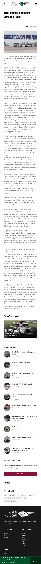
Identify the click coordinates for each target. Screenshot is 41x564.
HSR (17, 495)
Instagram (6, 537)
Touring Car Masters (10, 501)
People (23, 541)
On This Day (24, 539)
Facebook (6, 533)
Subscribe (20, 474)
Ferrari (25, 498)
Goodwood (23, 495)
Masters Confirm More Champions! (22, 384)
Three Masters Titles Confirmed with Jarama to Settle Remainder (22, 449)
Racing (23, 545)
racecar (24, 521)
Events (23, 537)
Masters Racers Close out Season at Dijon (24, 405)
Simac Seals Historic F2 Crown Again (22, 437)
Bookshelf (24, 535)
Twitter (5, 535)
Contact (34, 521)
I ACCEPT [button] (35, 560)
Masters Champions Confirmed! (21, 363)
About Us (30, 521)
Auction (24, 533)
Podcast (24, 543)
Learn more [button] (12, 562)
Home (5, 553)
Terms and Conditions (15, 523)
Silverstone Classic (9, 498)
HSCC (6, 495)
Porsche (11, 495)
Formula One (31, 495)
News (5, 555)
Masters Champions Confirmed (20, 427)
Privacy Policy (7, 523)
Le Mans (18, 498)
